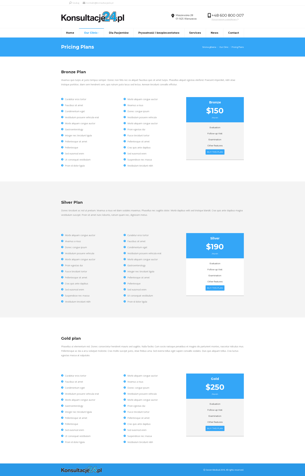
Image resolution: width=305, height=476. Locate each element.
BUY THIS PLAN (215, 152)
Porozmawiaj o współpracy (224, 19)
